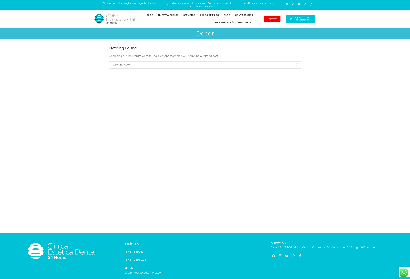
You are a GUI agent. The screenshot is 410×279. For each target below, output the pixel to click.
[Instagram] (292, 4)
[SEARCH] (297, 65)
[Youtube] (298, 4)
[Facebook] (286, 4)
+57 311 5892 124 (135, 251)
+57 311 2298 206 (135, 259)
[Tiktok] (310, 4)
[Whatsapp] (304, 4)
